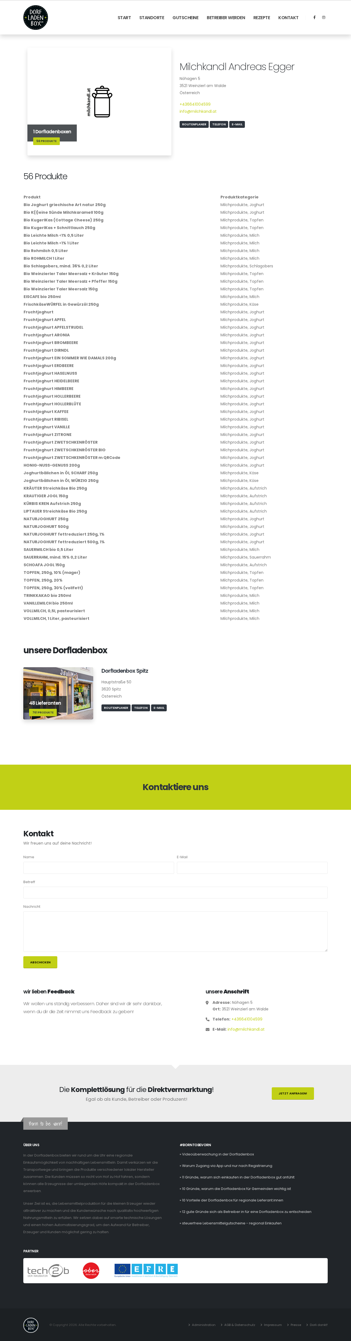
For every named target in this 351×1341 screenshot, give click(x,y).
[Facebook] (314, 17)
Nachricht (31, 906)
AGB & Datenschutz (239, 1325)
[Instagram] (323, 17)
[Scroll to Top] (341, 1335)
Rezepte (261, 18)
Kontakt (288, 18)
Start (124, 18)
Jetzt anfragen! (293, 1093)
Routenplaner (194, 124)
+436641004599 (195, 104)
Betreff (29, 882)
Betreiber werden (226, 18)
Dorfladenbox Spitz (124, 671)
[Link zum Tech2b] (49, 1270)
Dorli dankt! (319, 1325)
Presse (296, 1325)
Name (28, 857)
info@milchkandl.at (198, 111)
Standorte (151, 18)
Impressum (273, 1325)
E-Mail (237, 124)
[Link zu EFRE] (146, 1270)
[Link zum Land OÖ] (91, 1270)
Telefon (219, 124)
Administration (204, 1325)
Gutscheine (185, 18)
